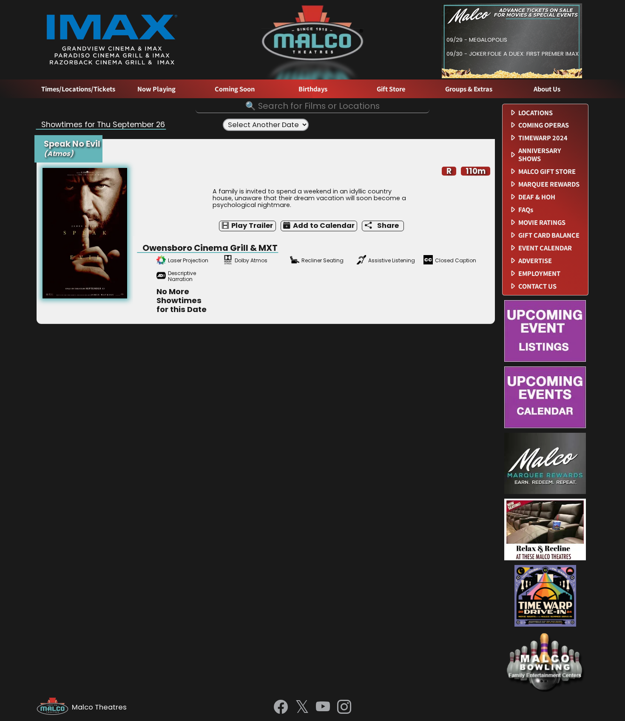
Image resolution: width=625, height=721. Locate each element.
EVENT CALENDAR (545, 248)
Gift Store (391, 89)
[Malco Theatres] (54, 707)
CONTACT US (537, 286)
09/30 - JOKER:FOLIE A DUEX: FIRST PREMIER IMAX (512, 54)
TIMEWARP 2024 (543, 138)
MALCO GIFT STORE (547, 171)
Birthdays (312, 89)
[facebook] (281, 707)
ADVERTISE (535, 261)
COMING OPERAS (543, 125)
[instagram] (344, 707)
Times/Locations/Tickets (78, 89)
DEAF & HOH (536, 197)
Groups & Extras (468, 89)
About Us (547, 89)
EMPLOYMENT (539, 274)
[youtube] (323, 707)
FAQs (525, 210)
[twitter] (302, 707)
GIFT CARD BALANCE (549, 235)
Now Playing (156, 89)
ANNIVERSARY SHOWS (539, 155)
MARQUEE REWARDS (549, 184)
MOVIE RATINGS (541, 223)
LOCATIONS (535, 113)
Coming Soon (235, 89)
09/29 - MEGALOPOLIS (476, 40)
